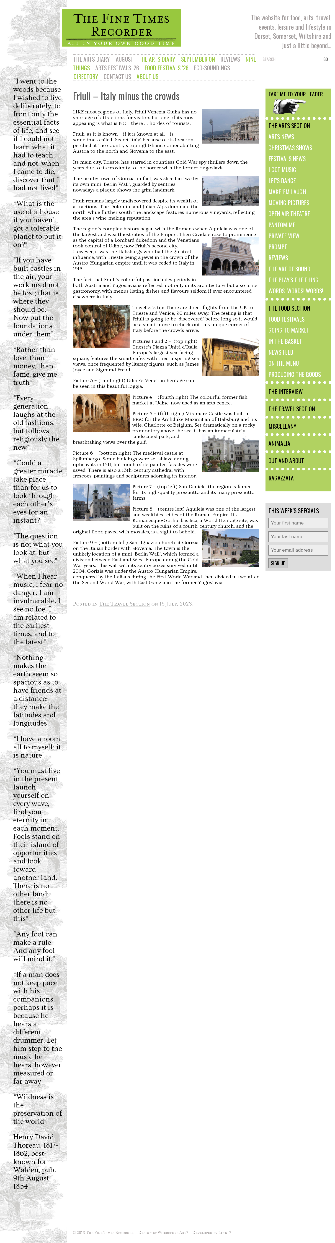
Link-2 (224, 1232)
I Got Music (282, 169)
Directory (85, 76)
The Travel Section (291, 408)
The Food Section (289, 308)
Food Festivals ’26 (166, 67)
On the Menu (283, 363)
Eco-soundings (212, 67)
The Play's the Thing (293, 279)
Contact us (117, 76)
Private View (283, 235)
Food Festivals (286, 319)
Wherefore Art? (173, 1232)
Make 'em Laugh (287, 191)
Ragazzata (281, 477)
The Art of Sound (289, 268)
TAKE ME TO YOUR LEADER (295, 94)
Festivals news (287, 158)
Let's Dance (282, 180)
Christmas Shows (290, 147)
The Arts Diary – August (103, 59)
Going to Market (288, 329)
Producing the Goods (294, 374)
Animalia (279, 443)
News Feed (280, 352)
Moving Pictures (288, 202)
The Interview (285, 391)
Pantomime (281, 224)
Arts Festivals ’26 (117, 67)
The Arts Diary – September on (177, 59)
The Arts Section (289, 125)
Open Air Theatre (289, 213)
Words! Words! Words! (295, 290)
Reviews (230, 59)
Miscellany (282, 426)
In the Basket (285, 341)
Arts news (281, 136)
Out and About (286, 460)
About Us (147, 76)
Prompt (277, 246)
